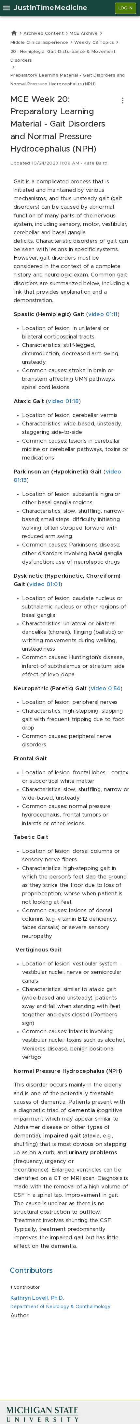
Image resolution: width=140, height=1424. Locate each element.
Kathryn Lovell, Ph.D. (37, 1298)
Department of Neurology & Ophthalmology (60, 1307)
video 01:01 (45, 584)
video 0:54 (105, 688)
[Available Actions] (123, 100)
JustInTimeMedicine (50, 8)
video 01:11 (103, 314)
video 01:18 (63, 401)
